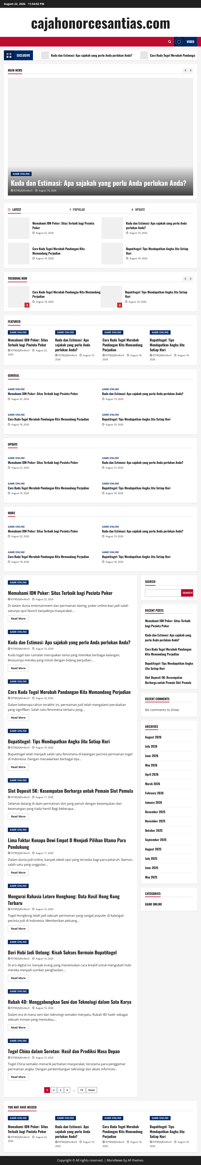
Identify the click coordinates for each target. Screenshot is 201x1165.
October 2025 (154, 830)
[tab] (39, 210)
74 (81, 1090)
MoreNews (115, 1160)
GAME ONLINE (21, 174)
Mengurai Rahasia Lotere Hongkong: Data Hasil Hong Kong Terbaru (64, 899)
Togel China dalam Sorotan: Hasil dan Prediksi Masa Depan (64, 1051)
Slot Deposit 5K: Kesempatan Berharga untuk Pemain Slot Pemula (113, 297)
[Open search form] (169, 42)
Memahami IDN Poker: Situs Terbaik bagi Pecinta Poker (18, 228)
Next (91, 1090)
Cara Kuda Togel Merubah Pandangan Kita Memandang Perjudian (18, 253)
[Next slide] (190, 70)
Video (190, 41)
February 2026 (154, 793)
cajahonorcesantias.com (100, 22)
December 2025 (155, 811)
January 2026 (153, 802)
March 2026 (152, 783)
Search (150, 581)
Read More (20, 619)
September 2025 (155, 839)
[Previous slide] (185, 70)
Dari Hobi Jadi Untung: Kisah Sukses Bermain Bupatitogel (62, 952)
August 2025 (153, 849)
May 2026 (151, 765)
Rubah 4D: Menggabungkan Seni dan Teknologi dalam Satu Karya (69, 1001)
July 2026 (151, 746)
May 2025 (151, 877)
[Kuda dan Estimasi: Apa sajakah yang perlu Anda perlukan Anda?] (100, 137)
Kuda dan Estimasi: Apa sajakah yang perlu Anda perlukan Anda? (75, 55)
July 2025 (151, 858)
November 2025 (155, 821)
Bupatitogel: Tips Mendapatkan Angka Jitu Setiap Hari (112, 253)
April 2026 (152, 774)
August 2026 (153, 737)
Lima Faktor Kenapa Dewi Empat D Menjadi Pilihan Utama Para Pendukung (67, 843)
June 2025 (151, 867)
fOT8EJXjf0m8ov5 (23, 190)
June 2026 (151, 755)
